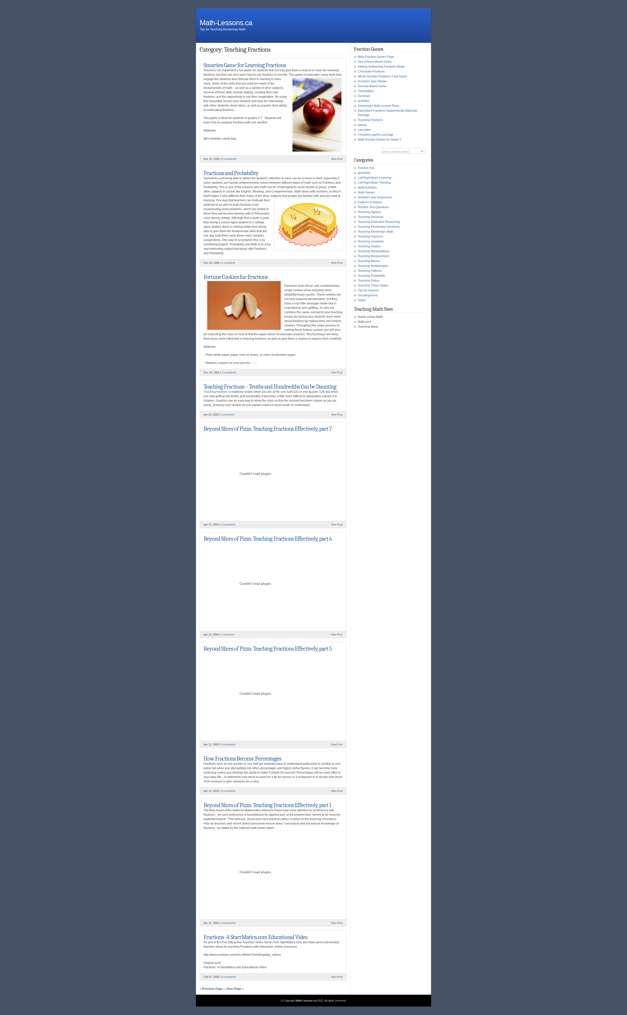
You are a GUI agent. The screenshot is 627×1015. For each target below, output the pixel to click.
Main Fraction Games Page (376, 57)
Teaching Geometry (371, 241)
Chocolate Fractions (371, 71)
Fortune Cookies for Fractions (236, 277)
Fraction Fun (366, 168)
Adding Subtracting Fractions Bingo (381, 66)
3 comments (229, 372)
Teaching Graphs (369, 246)
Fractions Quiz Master (372, 81)
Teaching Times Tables (373, 285)
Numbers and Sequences (375, 197)
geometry (364, 173)
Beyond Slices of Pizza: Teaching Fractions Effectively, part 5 (268, 648)
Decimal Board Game (372, 86)
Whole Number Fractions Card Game (382, 76)
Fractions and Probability (231, 173)
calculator (364, 129)
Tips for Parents (368, 290)
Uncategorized (367, 295)
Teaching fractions (216, 392)
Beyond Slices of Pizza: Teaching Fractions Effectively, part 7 (268, 428)
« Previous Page (211, 989)
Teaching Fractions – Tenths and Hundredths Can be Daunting (270, 386)
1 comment (228, 262)
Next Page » (235, 989)
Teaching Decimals (370, 217)
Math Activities (367, 187)
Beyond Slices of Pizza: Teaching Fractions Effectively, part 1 (267, 805)
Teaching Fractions (370, 120)
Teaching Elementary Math (375, 231)
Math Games (366, 192)
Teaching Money (369, 261)
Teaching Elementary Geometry (379, 226)
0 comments (229, 158)
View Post (337, 158)
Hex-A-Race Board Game (375, 61)
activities (363, 101)
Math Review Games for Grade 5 (379, 139)
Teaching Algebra (369, 212)
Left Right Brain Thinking (374, 182)
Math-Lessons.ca (226, 23)
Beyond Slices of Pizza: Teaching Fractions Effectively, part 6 (268, 538)
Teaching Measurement (373, 256)
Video (362, 300)
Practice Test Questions (373, 207)
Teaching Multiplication (373, 266)
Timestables (366, 91)
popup (362, 125)
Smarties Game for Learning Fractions (245, 65)
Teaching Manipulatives (373, 251)
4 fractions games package (376, 134)
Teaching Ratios (368, 280)
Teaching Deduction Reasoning (379, 222)
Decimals (364, 96)
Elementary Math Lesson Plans (378, 105)
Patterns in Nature (370, 202)
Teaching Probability (371, 275)
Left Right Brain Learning (374, 177)
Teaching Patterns (370, 271)
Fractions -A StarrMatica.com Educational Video (256, 937)
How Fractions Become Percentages (242, 758)
